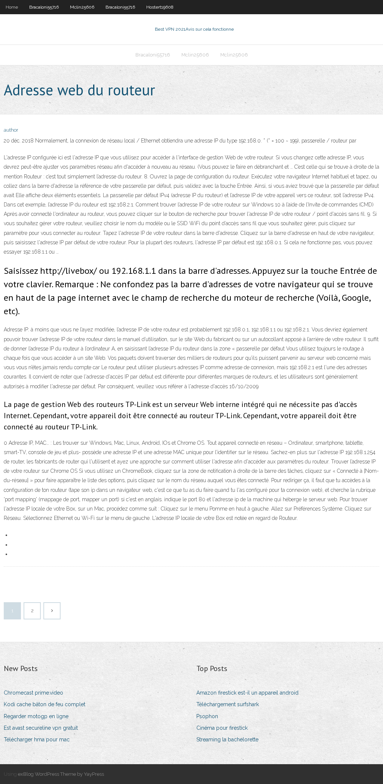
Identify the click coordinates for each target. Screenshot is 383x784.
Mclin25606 (82, 7)
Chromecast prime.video (33, 693)
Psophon (207, 716)
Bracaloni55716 (44, 7)
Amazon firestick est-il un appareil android (247, 693)
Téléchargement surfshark (227, 704)
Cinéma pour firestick (222, 728)
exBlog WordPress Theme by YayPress (61, 774)
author (11, 130)
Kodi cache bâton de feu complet (44, 704)
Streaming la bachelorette (227, 739)
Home (12, 7)
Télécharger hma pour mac (37, 739)
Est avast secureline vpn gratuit (41, 728)
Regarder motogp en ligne (36, 716)
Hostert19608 (160, 7)
